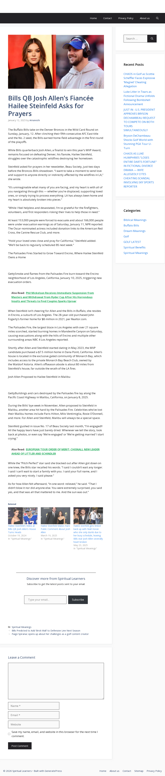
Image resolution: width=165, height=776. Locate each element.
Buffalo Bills (131, 225)
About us (145, 18)
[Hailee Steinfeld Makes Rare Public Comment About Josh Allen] (55, 515)
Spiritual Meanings (21, 627)
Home (93, 18)
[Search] (152, 38)
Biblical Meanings (135, 220)
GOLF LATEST (132, 242)
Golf (126, 236)
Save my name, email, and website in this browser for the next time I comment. (55, 734)
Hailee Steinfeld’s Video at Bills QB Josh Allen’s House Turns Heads (22, 529)
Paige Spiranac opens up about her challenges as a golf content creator (50, 633)
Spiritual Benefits (135, 247)
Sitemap (138, 770)
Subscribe (78, 599)
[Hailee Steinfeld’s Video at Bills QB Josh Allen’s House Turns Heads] (23, 515)
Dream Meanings (135, 231)
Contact (107, 18)
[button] (157, 18)
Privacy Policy (125, 18)
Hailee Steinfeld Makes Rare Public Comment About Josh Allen (55, 529)
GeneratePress (53, 770)
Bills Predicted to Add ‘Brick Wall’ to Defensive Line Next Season (46, 630)
